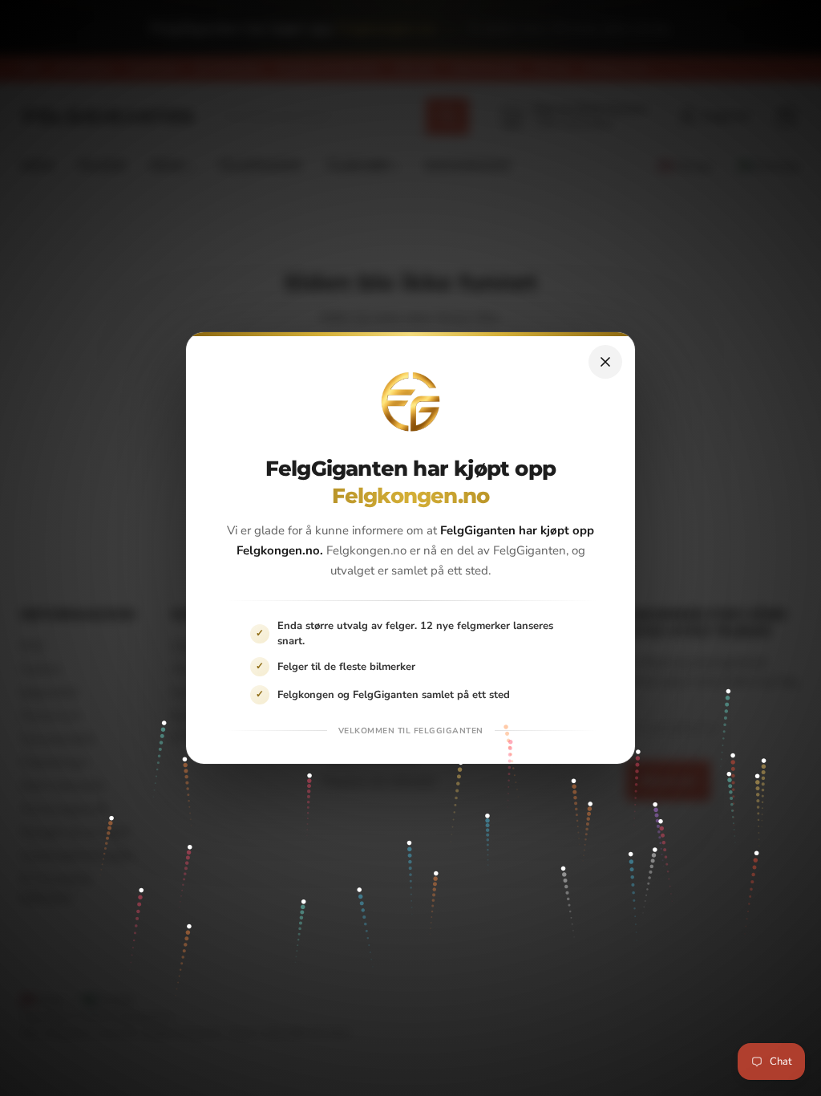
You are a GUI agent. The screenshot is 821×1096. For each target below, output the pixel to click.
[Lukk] (605, 362)
